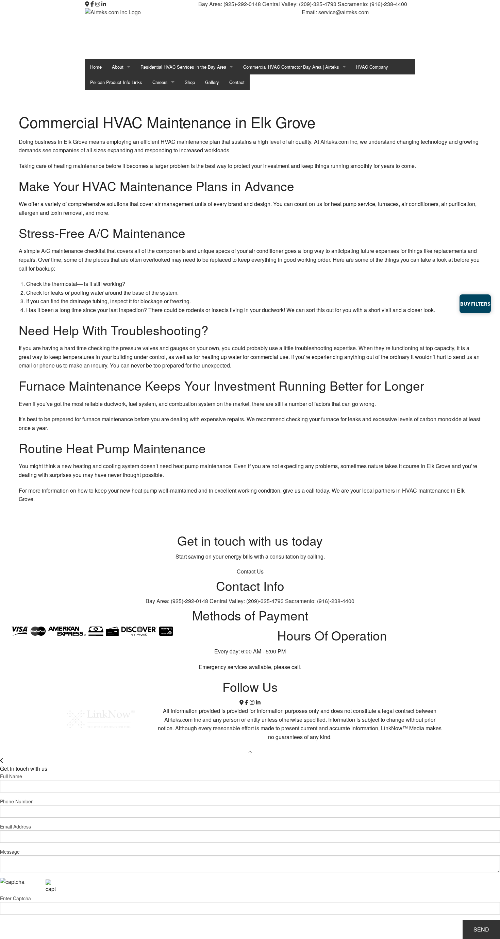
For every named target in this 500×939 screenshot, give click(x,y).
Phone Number (16, 801)
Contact (237, 82)
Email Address (15, 826)
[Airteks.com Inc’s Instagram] (97, 4)
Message (10, 851)
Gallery (212, 82)
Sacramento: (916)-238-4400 (372, 4)
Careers (160, 82)
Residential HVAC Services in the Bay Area (183, 67)
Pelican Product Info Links (116, 82)
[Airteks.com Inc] (119, 33)
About (117, 67)
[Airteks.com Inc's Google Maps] (87, 4)
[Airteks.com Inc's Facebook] (92, 4)
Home (96, 67)
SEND (481, 929)
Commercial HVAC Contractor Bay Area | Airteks (291, 67)
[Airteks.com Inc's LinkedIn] (103, 4)
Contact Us (250, 571)
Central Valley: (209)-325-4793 (300, 4)
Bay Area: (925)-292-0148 (230, 4)
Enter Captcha (15, 898)
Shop (190, 82)
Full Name (11, 776)
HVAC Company (372, 67)
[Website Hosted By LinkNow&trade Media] (101, 718)
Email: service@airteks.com (335, 12)
